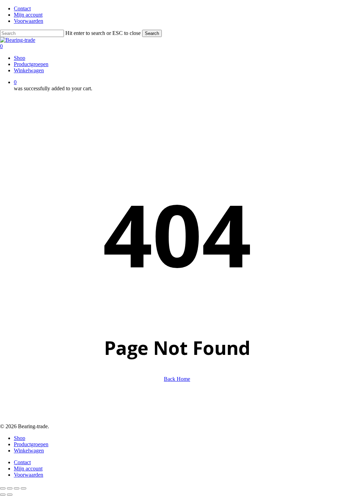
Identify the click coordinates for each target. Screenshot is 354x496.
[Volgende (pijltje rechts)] (9, 495)
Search (152, 33)
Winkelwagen (29, 450)
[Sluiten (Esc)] (23, 488)
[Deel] (16, 488)
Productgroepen (31, 444)
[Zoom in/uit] (3, 488)
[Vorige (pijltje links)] (3, 495)
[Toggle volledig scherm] (9, 488)
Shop (19, 438)
